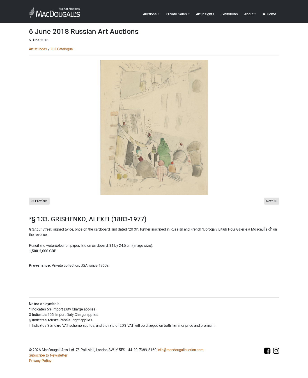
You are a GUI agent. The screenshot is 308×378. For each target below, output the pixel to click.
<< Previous (39, 201)
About (248, 14)
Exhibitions (229, 14)
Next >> (271, 201)
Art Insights (205, 14)
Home (271, 14)
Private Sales (176, 14)
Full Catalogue (62, 49)
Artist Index (38, 49)
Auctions (150, 14)
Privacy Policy (40, 361)
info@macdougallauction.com (180, 350)
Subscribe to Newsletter (48, 355)
